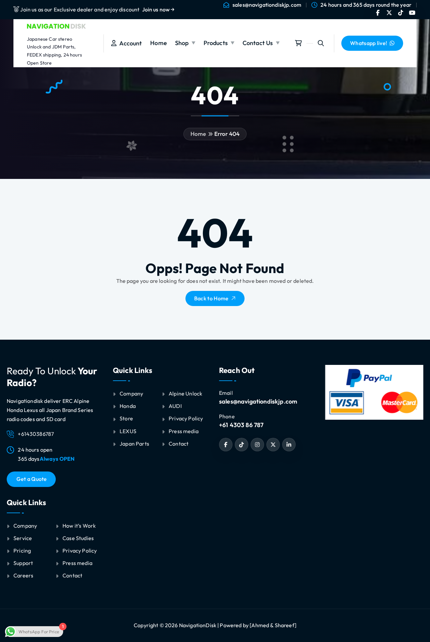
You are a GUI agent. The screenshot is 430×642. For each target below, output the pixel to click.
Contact (72, 575)
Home (158, 43)
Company (25, 525)
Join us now (156, 9)
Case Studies (78, 538)
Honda (128, 406)
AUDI (175, 406)
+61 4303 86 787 (241, 425)
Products (216, 43)
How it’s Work (79, 525)
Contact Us (258, 43)
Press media (77, 563)
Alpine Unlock (185, 393)
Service (22, 538)
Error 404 (227, 133)
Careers (23, 575)
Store (126, 418)
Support (23, 563)
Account (129, 43)
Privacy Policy (79, 550)
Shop (182, 43)
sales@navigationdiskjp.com (266, 5)
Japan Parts (134, 443)
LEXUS (128, 431)
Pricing (22, 550)
